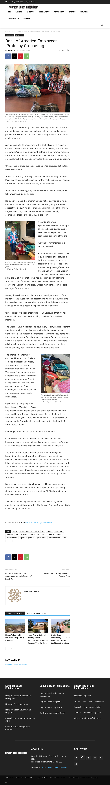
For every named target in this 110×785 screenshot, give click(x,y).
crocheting (59, 531)
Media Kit (19, 778)
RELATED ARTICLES (15, 614)
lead (43, 534)
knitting (24, 534)
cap (43, 531)
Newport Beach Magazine (16, 704)
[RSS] (101, 758)
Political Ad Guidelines (50, 778)
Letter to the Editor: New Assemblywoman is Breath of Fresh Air (18, 576)
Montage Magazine (82, 695)
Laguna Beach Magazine (51, 701)
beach (36, 531)
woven (9, 541)
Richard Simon (13, 50)
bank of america (26, 531)
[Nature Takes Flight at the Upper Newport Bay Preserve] (15, 626)
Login (38, 778)
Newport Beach (12, 538)
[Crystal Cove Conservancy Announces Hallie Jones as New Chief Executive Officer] (60, 626)
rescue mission (54, 538)
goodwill (10, 534)
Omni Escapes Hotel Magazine (87, 712)
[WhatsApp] (26, 56)
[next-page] (11, 648)
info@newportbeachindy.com (55, 767)
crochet (49, 531)
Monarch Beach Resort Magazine (89, 701)
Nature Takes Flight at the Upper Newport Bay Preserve (14, 637)
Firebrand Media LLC (52, 761)
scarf (64, 538)
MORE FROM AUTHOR (36, 614)
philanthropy (41, 538)
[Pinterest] (20, 56)
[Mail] (95, 758)
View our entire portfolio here (87, 718)
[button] (101, 25)
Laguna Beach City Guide (51, 707)
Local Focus (19, 35)
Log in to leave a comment (17, 664)
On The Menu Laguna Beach (52, 713)
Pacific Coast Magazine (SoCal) (87, 707)
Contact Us (29, 778)
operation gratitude (27, 538)
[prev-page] (7, 648)
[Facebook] (8, 56)
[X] (14, 56)
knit (17, 534)
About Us (9, 778)
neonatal (51, 534)
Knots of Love (34, 534)
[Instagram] (82, 757)
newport (60, 534)
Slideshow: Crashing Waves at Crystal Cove (57, 574)
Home (7, 31)
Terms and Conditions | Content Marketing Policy (79, 778)
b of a (15, 531)
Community (16, 31)
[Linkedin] (88, 758)
